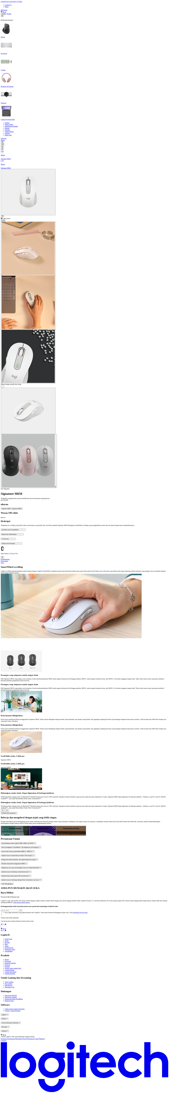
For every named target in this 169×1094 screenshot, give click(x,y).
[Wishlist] (2, 145)
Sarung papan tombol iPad (13, 968)
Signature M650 (6, 159)
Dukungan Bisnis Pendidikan (14, 999)
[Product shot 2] (28, 411)
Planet (3, 140)
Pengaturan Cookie (33, 1039)
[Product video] (29, 461)
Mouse (3, 155)
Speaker (7, 966)
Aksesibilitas (9, 951)
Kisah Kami (8, 939)
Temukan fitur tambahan (8, 813)
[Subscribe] (20, 910)
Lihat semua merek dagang (21, 902)
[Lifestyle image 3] (28, 356)
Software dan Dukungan (8, 543)
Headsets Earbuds (10, 963)
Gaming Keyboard (10, 972)
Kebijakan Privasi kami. (80, 912)
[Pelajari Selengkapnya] (2, 386)
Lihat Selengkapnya (7, 884)
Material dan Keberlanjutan (9, 534)
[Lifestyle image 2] (28, 302)
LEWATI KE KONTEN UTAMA (11, 1)
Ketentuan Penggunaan (8, 1039)
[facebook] (5, 924)
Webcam (7, 965)
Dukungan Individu (11, 995)
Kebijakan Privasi (21, 1039)
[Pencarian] (2, 142)
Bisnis (7, 7)
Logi (2, 151)
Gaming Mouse (9, 970)
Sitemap (41, 1039)
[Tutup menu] (2, 16)
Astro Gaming (9, 982)
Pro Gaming (8, 983)
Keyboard (8, 961)
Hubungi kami (9, 1001)
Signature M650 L (17, 508)
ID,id (4, 12)
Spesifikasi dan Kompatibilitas (10, 530)
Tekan (7, 946)
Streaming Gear (9, 987)
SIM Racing (8, 985)
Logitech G (8, 5)
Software (3, 138)
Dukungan (4, 10)
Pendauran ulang (10, 949)
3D (4, 220)
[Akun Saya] (2, 147)
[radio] (1, 517)
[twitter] (4, 924)
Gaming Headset (10, 973)
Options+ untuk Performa (12, 1011)
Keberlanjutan (9, 948)
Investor (7, 942)
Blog (6, 944)
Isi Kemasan (5, 539)
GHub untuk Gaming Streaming (15, 1009)
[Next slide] (7, 810)
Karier (7, 941)
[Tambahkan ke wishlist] (2, 216)
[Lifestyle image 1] (28, 249)
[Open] (2, 149)
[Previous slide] (3, 810)
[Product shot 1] (28, 192)
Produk (4, 14)
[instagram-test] (2, 924)
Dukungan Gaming (11, 997)
